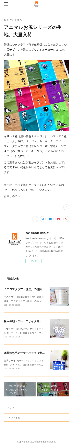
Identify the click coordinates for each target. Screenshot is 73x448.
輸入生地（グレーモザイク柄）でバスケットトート (35, 321)
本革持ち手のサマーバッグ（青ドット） (28, 353)
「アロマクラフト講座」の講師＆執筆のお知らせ (34, 289)
